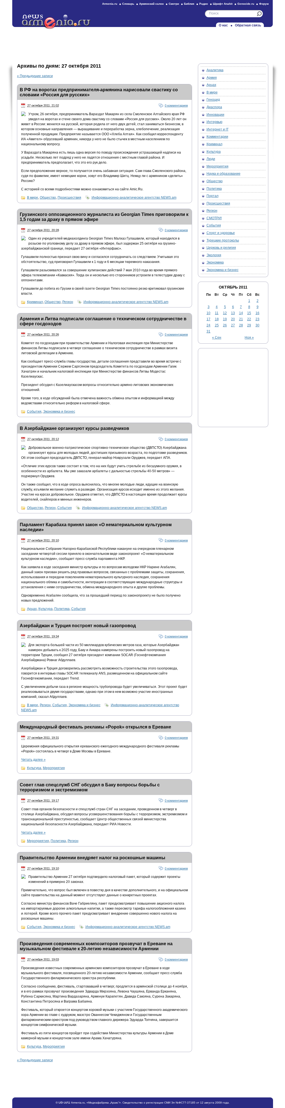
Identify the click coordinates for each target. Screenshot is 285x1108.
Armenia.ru (109, 3)
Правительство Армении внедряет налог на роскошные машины (92, 857)
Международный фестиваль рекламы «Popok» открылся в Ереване (95, 727)
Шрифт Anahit (222, 3)
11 (216, 313)
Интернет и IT (218, 129)
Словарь (128, 3)
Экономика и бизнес (59, 411)
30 (257, 325)
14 (241, 313)
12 (225, 313)
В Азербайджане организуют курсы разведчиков (74, 428)
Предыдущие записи (35, 76)
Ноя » (249, 337)
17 (208, 319)
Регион (67, 302)
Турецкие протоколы (223, 240)
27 (233, 325)
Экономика (215, 262)
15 (249, 313)
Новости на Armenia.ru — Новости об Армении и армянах (56, 21)
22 (249, 319)
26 (225, 325)
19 (225, 319)
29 (249, 325)
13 (233, 313)
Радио (203, 3)
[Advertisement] (142, 43)
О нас (223, 25)
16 (257, 313)
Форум (264, 3)
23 (257, 319)
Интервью (214, 122)
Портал (212, 196)
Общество (48, 198)
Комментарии (217, 137)
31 (208, 331)
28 (241, 325)
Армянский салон (151, 3)
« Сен (216, 337)
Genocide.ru (245, 3)
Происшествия (69, 198)
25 (217, 325)
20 (233, 319)
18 (217, 319)
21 (241, 319)
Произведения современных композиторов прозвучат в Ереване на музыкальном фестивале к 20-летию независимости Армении (96, 946)
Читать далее (33, 760)
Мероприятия (54, 768)
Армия (212, 78)
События (34, 411)
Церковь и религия (221, 248)
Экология (214, 255)
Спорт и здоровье (221, 233)
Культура (45, 609)
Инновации (215, 115)
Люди (211, 159)
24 (208, 325)
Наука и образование (223, 174)
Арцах (32, 609)
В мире (32, 198)
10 (208, 313)
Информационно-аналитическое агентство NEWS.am (134, 198)
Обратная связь (248, 25)
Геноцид (213, 100)
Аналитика (215, 70)
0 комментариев (176, 105)
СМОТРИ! (214, 218)
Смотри (174, 3)
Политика (62, 609)
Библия (189, 3)
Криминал (35, 302)
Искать (259, 13)
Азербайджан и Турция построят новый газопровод (78, 625)
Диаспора (214, 107)
